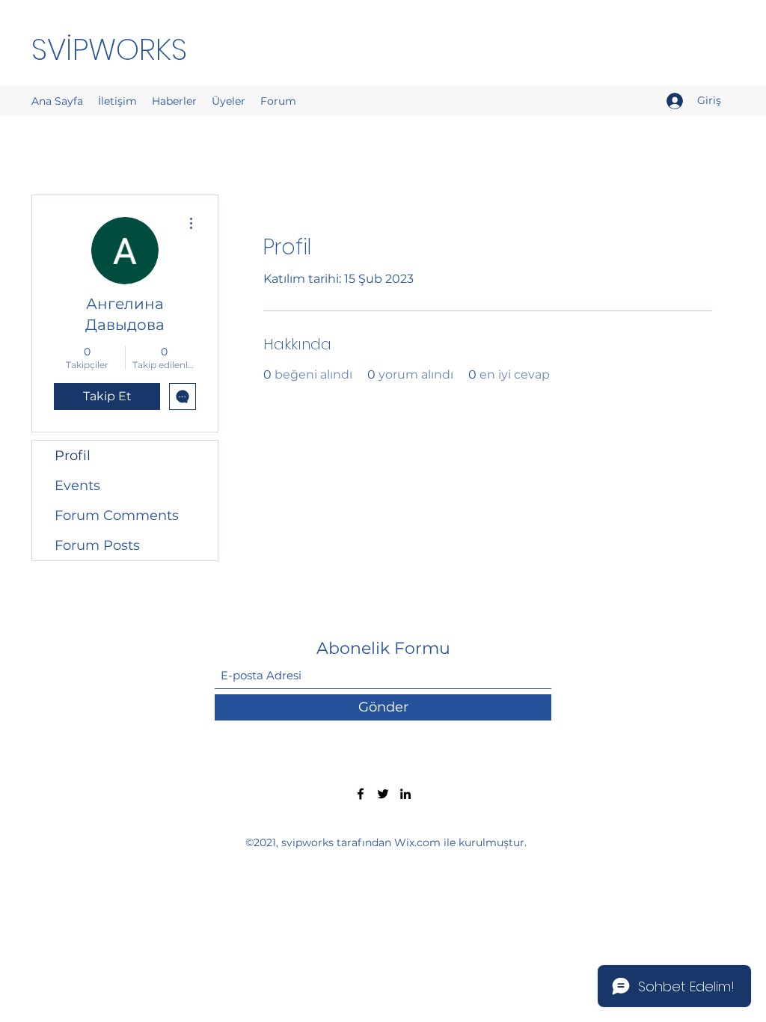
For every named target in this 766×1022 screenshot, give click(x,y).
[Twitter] (383, 793)
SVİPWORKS (109, 49)
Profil (73, 455)
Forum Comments (117, 515)
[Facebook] (360, 793)
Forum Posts (97, 545)
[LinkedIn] (405, 793)
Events (77, 485)
